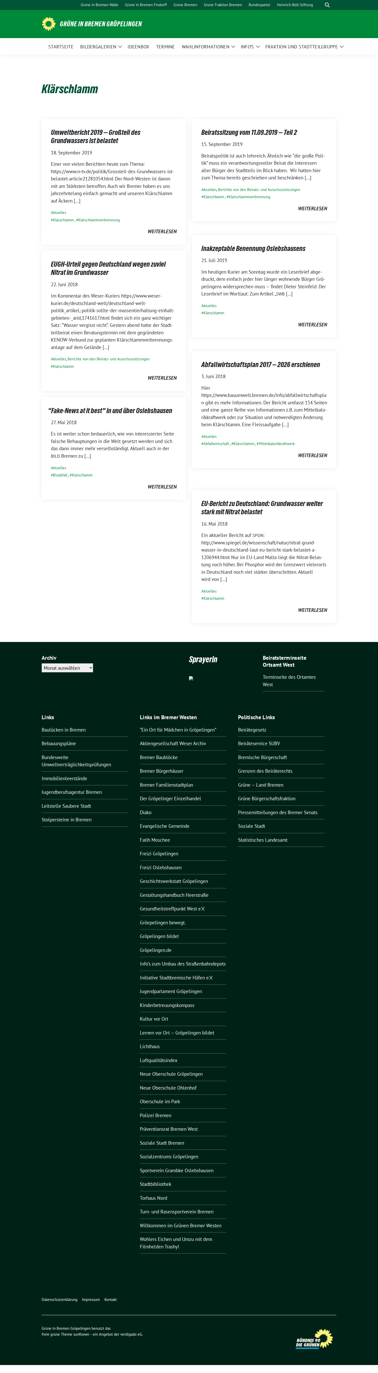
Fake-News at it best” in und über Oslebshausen (111, 410)
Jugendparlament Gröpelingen (171, 991)
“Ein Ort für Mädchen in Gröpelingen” (178, 730)
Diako (145, 812)
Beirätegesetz (252, 730)
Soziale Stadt (251, 826)
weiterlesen (162, 231)
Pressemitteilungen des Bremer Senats (278, 812)
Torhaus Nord (153, 1198)
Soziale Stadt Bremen (162, 1143)
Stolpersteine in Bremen (67, 819)
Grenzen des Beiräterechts (265, 771)
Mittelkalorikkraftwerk (277, 443)
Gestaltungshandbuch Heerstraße (174, 895)
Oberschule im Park (160, 1101)
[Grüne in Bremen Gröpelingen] (49, 23)
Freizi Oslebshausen (161, 867)
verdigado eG (131, 1334)
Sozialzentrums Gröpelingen (169, 1156)
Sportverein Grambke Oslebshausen (176, 1170)
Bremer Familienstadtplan (166, 785)
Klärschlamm (63, 220)
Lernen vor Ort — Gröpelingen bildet (177, 1033)
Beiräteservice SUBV (259, 743)
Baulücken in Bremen (64, 730)
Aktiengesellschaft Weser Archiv (173, 743)
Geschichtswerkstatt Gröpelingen (174, 881)
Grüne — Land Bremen (260, 785)
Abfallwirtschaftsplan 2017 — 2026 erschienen (260, 364)
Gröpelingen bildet (159, 936)
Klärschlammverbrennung (99, 220)
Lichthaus (150, 1046)
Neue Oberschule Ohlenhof (168, 1088)
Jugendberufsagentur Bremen (72, 792)
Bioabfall (60, 475)
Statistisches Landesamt (262, 840)
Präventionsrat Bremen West (169, 1129)
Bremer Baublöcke (159, 757)
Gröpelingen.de (156, 950)
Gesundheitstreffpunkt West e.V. (172, 909)
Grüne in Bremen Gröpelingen (101, 24)
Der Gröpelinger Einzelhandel (170, 798)
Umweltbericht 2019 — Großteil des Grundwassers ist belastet (95, 136)
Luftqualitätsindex (158, 1060)
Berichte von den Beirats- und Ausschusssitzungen (259, 189)
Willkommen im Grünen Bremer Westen (180, 1225)
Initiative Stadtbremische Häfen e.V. (176, 978)
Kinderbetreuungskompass (167, 1005)
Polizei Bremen (155, 1115)
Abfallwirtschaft (216, 443)
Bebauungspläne (59, 743)
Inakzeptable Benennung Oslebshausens (253, 248)
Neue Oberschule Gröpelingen (171, 1074)
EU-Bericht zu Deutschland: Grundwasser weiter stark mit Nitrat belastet (262, 507)
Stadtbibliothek (155, 1184)
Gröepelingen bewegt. (163, 922)
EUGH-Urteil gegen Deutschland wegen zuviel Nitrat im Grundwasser (108, 268)
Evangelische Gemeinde (165, 826)
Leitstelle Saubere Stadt (66, 806)
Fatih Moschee (155, 840)
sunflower (81, 1334)
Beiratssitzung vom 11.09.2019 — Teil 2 (249, 132)
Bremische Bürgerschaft (262, 757)
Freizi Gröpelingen (159, 853)
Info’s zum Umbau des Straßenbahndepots (183, 964)
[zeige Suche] (327, 5)
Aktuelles (58, 212)
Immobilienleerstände (64, 778)
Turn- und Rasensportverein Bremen (176, 1212)
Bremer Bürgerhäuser (161, 771)
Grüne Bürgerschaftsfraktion (266, 798)
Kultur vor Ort (154, 1019)
